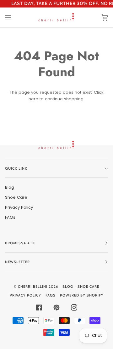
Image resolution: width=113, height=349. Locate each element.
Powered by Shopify (82, 295)
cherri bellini (32, 286)
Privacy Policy (19, 207)
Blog (9, 187)
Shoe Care (16, 197)
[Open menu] (14, 17)
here (33, 99)
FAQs (10, 217)
